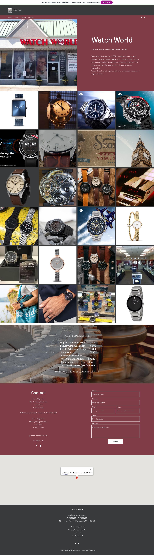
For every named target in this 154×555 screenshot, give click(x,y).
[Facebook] (145, 17)
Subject (94, 415)
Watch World (77, 509)
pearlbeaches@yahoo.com (38, 436)
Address (95, 399)
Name (94, 390)
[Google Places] (141, 17)
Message (95, 423)
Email (94, 407)
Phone (119, 407)
